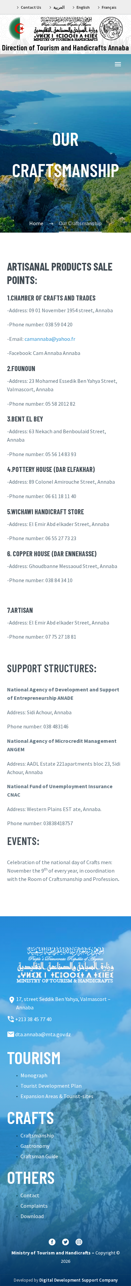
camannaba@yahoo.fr (50, 338)
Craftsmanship (37, 1135)
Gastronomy (34, 1145)
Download (32, 1216)
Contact (29, 1195)
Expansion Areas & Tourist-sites (56, 1096)
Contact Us (31, 7)
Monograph (33, 1075)
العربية (58, 7)
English (83, 7)
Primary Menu (118, 64)
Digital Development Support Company (78, 1280)
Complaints (34, 1205)
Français (109, 7)
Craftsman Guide (39, 1156)
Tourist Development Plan (51, 1085)
